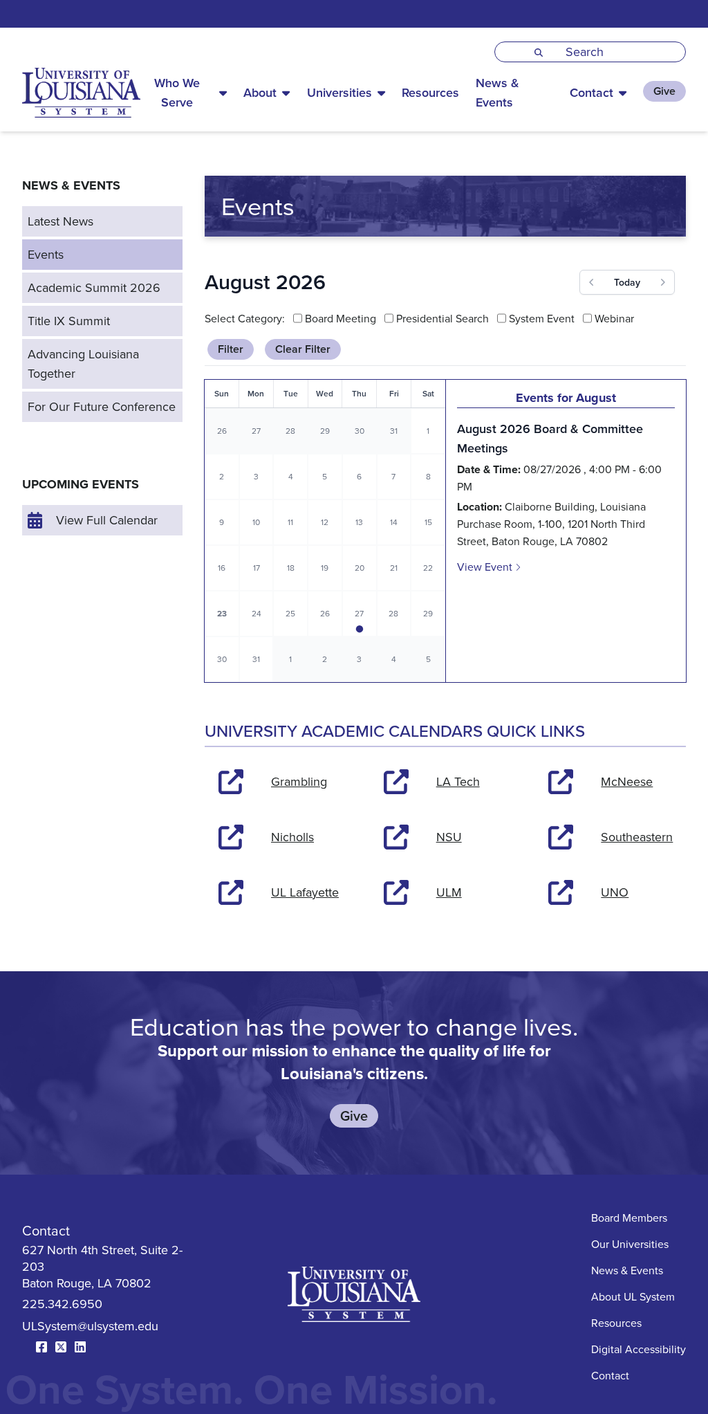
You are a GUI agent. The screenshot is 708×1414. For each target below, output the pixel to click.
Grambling (299, 781)
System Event (542, 318)
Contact (591, 92)
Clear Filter (302, 349)
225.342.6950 (62, 1303)
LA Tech (458, 781)
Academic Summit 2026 (94, 287)
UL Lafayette (305, 892)
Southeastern (637, 836)
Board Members (629, 1217)
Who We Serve (177, 92)
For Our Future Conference (102, 406)
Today (627, 282)
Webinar (614, 318)
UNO (614, 892)
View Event (486, 566)
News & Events (497, 92)
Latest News (60, 221)
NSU (449, 836)
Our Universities (630, 1243)
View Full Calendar (107, 520)
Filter (230, 349)
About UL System (633, 1296)
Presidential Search (442, 318)
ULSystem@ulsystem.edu (90, 1325)
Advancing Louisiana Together (83, 363)
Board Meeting (340, 318)
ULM (449, 892)
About (260, 92)
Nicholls (292, 836)
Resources (430, 92)
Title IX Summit (69, 320)
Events (46, 254)
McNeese (627, 781)
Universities (339, 92)
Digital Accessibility (638, 1349)
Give (664, 91)
